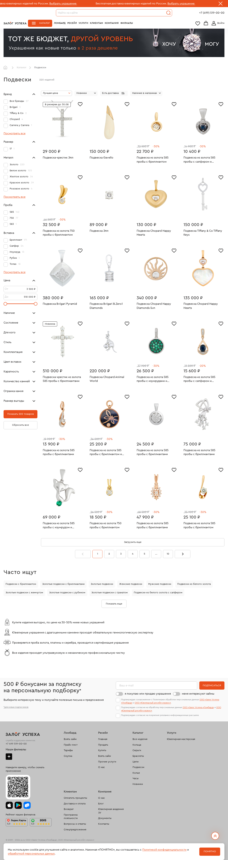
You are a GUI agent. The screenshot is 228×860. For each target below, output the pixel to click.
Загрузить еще (132, 542)
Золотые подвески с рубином (67, 592)
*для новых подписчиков (16, 707)
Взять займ (70, 739)
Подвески (138, 767)
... (156, 554)
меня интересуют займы (198, 693)
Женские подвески (130, 584)
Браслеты (138, 756)
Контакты (103, 824)
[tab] (106, 140)
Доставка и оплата (75, 803)
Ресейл (72, 23)
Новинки (138, 784)
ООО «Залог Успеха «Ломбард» (198, 707)
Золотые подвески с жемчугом (24, 592)
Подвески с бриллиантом (21, 584)
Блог (101, 803)
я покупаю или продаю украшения (148, 693)
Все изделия (140, 739)
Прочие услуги (107, 761)
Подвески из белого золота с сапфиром (158, 592)
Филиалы (126, 23)
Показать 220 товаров (20, 414)
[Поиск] (168, 12)
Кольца (137, 745)
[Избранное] (80, 103)
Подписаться (212, 685)
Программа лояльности (71, 817)
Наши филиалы (16, 749)
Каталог (44, 23)
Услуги (83, 23)
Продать (103, 745)
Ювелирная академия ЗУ (111, 811)
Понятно (210, 851)
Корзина (205, 23)
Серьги (137, 750)
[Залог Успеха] (15, 23)
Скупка (68, 756)
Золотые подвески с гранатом (109, 592)
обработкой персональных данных (31, 853)
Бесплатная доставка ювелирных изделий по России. (102, 3)
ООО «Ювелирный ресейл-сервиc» (153, 703)
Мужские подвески (159, 584)
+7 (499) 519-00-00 (211, 12)
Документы (105, 818)
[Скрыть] (220, 4)
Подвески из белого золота (194, 584)
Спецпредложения (75, 829)
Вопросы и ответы (75, 824)
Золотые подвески (102, 584)
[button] (114, 93)
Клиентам (96, 23)
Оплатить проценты (75, 798)
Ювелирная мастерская (181, 739)
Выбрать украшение (34, 3)
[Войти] (217, 23)
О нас (101, 767)
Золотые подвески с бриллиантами (63, 584)
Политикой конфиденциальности (164, 849)
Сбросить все (20, 425)
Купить (102, 750)
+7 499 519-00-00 (16, 744)
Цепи (136, 761)
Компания (112, 23)
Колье (136, 773)
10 (168, 554)
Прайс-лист (70, 745)
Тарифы (68, 750)
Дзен (9, 756)
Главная (6, 67)
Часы (136, 778)
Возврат (69, 809)
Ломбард (60, 23)
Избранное (197, 23)
